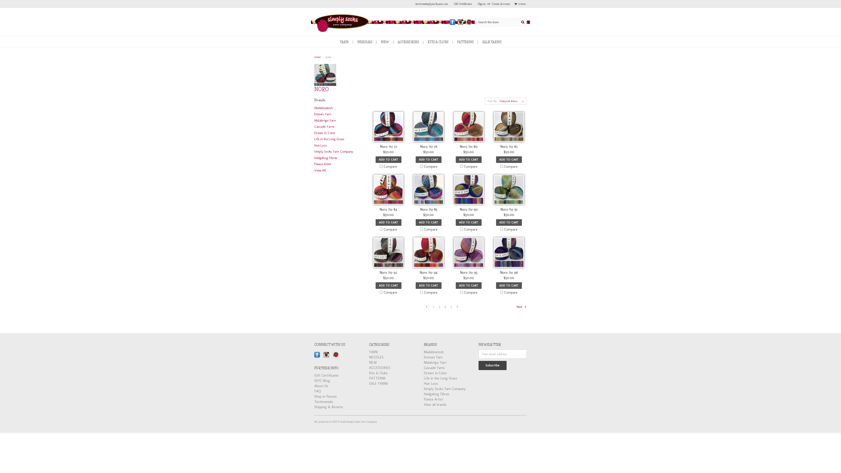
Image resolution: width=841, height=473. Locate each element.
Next (520, 307)
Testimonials (323, 402)
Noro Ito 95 (468, 272)
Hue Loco (320, 145)
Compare (390, 166)
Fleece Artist (322, 164)
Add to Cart (388, 159)
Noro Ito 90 (469, 209)
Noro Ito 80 (469, 147)
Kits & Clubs (438, 42)
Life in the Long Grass (329, 139)
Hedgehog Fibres (325, 158)
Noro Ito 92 (388, 272)
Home (317, 57)
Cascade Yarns (324, 127)
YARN (344, 42)
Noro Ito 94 (429, 272)
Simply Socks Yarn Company (333, 152)
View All (320, 170)
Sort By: (492, 101)
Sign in (482, 3)
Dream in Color (325, 133)
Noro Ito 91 (508, 209)
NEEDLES (364, 42)
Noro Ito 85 (428, 209)
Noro (328, 57)
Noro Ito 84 (388, 209)
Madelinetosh (323, 108)
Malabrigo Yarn (325, 120)
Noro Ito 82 (509, 147)
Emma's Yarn (322, 114)
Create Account (501, 3)
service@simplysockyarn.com (431, 3)
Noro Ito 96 (509, 272)
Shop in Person (325, 396)
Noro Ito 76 (428, 147)
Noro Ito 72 (388, 147)
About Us (321, 386)
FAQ (317, 391)
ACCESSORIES (408, 42)
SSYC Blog (322, 381)
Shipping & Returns (328, 407)
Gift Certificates (463, 3)
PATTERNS (465, 42)
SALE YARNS (491, 42)
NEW (385, 42)
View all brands (435, 404)
